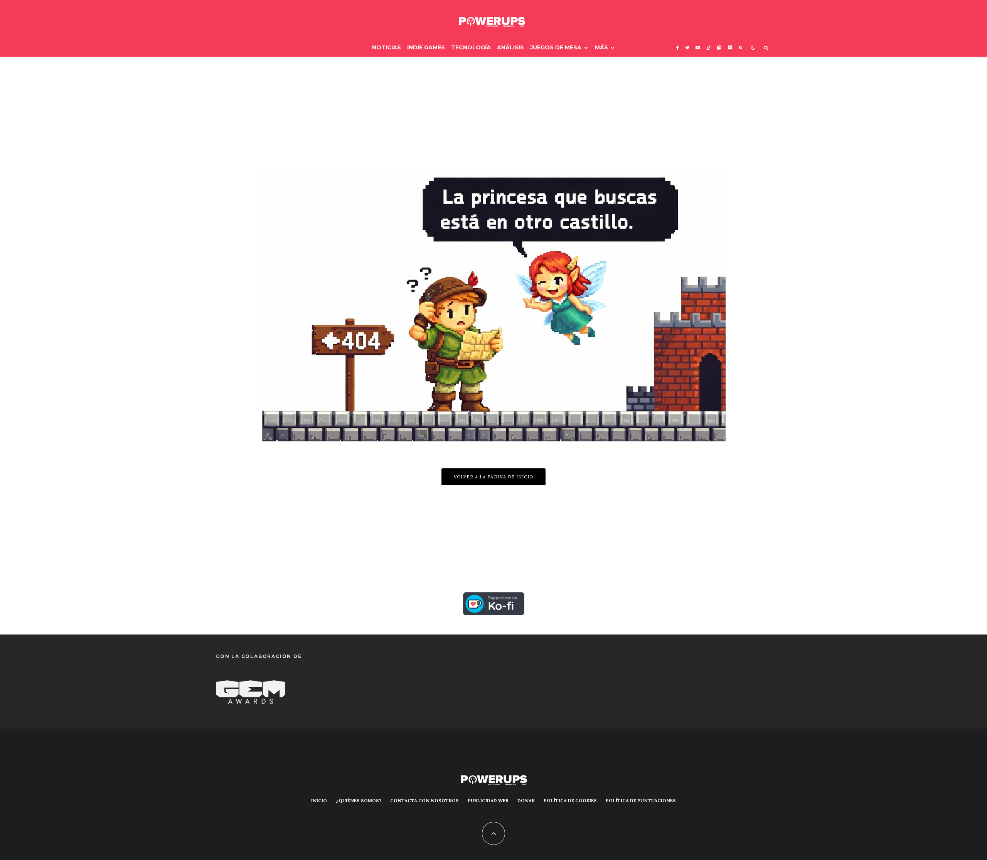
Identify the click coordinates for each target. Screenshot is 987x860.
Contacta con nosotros (424, 800)
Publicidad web (488, 800)
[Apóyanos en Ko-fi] (493, 598)
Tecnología (471, 47)
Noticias (386, 47)
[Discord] (730, 48)
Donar (526, 800)
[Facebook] (677, 48)
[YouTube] (697, 48)
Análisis (510, 47)
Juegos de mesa (555, 47)
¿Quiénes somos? (358, 800)
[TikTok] (708, 48)
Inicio (319, 800)
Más (601, 47)
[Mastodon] (719, 48)
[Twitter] (687, 48)
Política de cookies (570, 800)
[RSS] (740, 48)
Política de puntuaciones (641, 800)
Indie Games (426, 47)
